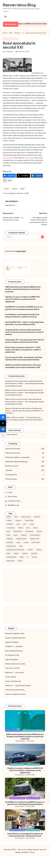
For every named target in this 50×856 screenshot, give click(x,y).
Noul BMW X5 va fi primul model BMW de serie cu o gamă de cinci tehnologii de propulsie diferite (24, 308)
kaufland (24, 535)
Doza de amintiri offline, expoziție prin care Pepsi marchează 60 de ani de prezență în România (23, 358)
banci (16, 517)
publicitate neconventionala (15, 549)
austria (9, 517)
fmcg (28, 528)
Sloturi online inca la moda (15, 664)
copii (18, 524)
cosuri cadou (21, 251)
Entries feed (12, 496)
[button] (10, 205)
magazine (10, 538)
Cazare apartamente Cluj (14, 690)
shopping (34, 553)
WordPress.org (13, 505)
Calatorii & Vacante (12, 453)
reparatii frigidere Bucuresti (15, 638)
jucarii (16, 535)
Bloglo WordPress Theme (25, 852)
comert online (29, 520)
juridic (22, 188)
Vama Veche (10, 561)
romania (15, 553)
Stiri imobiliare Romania (14, 651)
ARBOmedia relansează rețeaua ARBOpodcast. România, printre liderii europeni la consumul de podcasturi (23, 289)
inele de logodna (11, 659)
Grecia (35, 528)
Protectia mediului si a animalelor (17, 457)
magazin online (34, 538)
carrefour (18, 520)
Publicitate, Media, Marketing (16, 462)
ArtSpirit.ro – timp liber (13, 646)
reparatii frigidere (11, 642)
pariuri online (36, 542)
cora (24, 524)
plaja (21, 546)
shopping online (11, 557)
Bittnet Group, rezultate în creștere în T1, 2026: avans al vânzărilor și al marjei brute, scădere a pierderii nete (23, 349)
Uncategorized (11, 475)
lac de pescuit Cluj (12, 655)
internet (39, 531)
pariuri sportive (11, 546)
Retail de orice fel (11, 466)
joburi (8, 535)
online (18, 542)
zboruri (20, 561)
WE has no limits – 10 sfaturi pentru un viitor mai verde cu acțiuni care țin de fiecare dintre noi (24, 419)
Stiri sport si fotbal (12, 668)
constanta (10, 524)
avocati (14, 188)
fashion (20, 528)
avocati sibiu (29, 158)
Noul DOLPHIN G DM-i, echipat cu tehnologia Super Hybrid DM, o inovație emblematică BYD (24, 323)
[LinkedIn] (3, 429)
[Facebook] (3, 417)
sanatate (25, 553)
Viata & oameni (11, 479)
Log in (10, 492)
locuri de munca (35, 535)
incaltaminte (29, 531)
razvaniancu (11, 201)
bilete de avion (26, 517)
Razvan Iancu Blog (19, 5)
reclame (38, 549)
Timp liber (9, 470)
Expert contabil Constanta (15, 694)
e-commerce (11, 528)
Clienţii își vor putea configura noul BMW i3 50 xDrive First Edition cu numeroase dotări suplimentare (22, 299)
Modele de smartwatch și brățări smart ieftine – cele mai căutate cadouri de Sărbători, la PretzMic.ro (24, 410)
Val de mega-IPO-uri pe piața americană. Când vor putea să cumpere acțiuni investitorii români (24, 341)
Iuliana (7, 408)
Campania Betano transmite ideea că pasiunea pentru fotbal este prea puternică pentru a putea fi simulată (24, 332)
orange (26, 542)
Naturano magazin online (14, 633)
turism (21, 557)
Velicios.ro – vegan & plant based (18, 685)
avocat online (8, 158)
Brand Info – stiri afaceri (14, 672)
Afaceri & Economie (10, 39)
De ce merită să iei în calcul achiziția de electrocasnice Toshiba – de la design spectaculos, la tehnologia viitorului (24, 383)
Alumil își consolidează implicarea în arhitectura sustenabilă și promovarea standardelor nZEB (23, 366)
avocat (6, 188)
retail (8, 553)
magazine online (21, 538)
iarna (8, 531)
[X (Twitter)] (3, 423)
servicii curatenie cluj (13, 681)
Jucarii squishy (10, 677)
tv (27, 557)
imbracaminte (17, 531)
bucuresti (37, 517)
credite (32, 524)
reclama (30, 549)
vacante (34, 557)
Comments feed (14, 501)
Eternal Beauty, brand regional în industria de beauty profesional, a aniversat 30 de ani (22, 315)
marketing (10, 542)
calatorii (9, 520)
